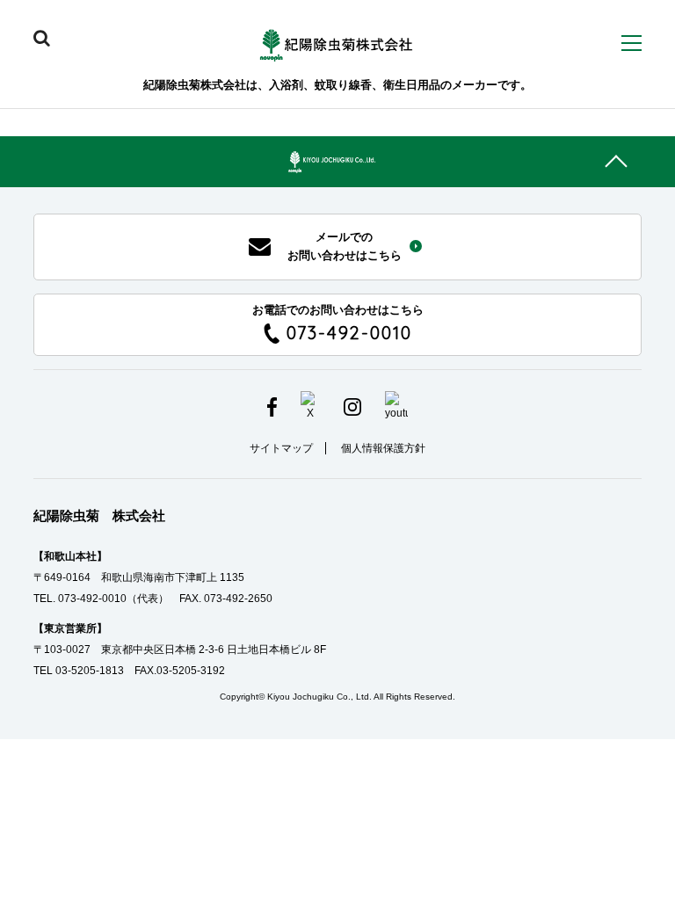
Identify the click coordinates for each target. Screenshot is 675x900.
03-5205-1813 (89, 670)
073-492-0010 (92, 598)
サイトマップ (281, 448)
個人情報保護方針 (383, 448)
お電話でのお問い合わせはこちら (338, 324)
